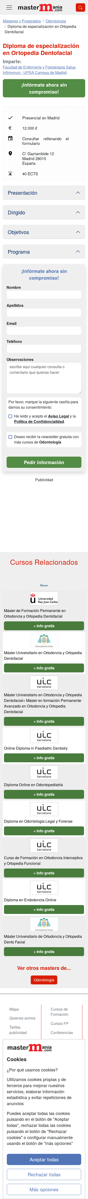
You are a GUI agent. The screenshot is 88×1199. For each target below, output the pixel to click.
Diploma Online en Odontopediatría (33, 784)
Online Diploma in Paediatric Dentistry (36, 748)
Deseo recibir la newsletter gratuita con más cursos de (46, 439)
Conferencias (62, 1032)
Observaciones (20, 359)
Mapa (14, 1009)
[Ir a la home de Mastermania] (39, 7)
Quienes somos (22, 1018)
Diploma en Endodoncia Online (30, 899)
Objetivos (18, 231)
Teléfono (14, 341)
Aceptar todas (44, 1159)
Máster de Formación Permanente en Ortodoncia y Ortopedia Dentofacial (35, 613)
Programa (19, 251)
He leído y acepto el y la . (45, 419)
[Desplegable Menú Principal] (9, 7)
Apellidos (15, 305)
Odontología (44, 980)
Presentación (22, 192)
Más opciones (44, 1189)
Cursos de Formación (60, 1011)
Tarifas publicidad (18, 1029)
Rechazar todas (44, 1174)
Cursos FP (60, 1023)
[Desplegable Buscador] (80, 7)
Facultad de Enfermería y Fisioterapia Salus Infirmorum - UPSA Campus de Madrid (39, 69)
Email (11, 323)
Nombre (14, 287)
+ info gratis (44, 625)
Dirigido (16, 212)
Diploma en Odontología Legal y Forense (38, 821)
